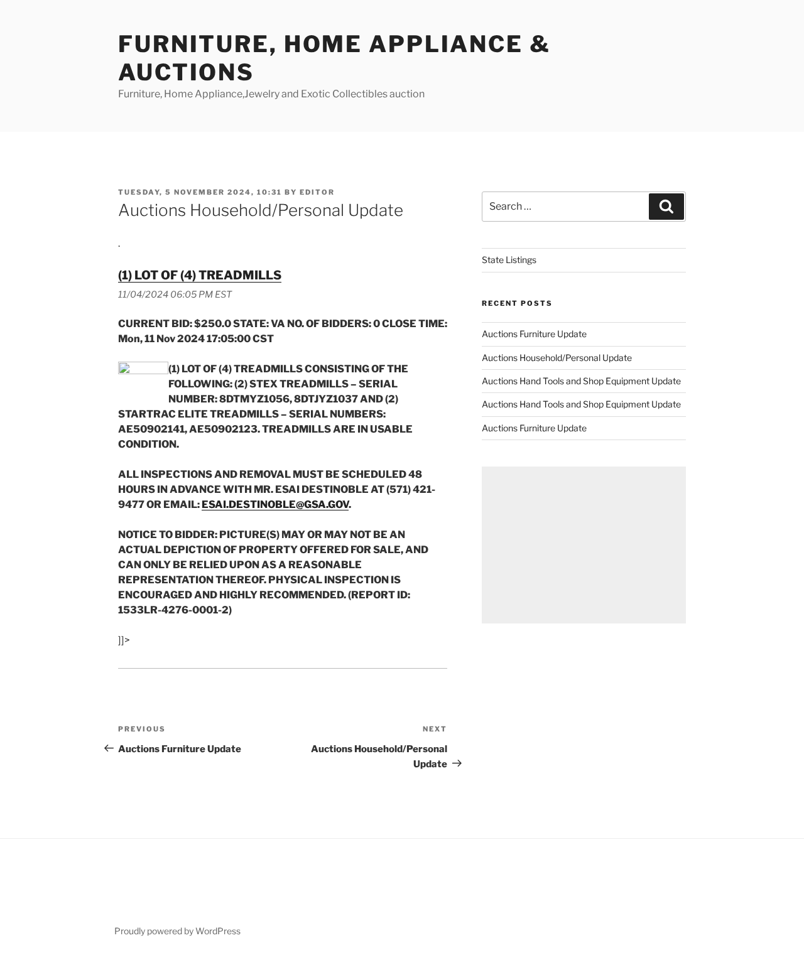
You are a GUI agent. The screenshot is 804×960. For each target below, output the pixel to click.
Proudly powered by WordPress (177, 930)
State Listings (509, 259)
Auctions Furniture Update (534, 333)
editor (317, 192)
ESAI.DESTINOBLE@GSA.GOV (275, 504)
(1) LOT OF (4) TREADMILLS (199, 275)
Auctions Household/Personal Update (557, 357)
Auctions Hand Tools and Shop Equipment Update (581, 380)
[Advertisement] (584, 545)
